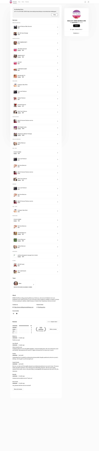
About (23, 1)
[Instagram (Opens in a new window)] (13, 313)
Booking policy (41, 307)
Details (19, 50)
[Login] (88, 2)
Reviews (27, 1)
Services (15, 1)
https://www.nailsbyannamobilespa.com (23, 307)
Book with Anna (24, 284)
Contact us (76, 33)
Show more (15, 371)
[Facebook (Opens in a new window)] (16, 313)
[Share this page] (85, 2)
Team (19, 1)
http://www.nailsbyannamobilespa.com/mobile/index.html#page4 (41, 11)
